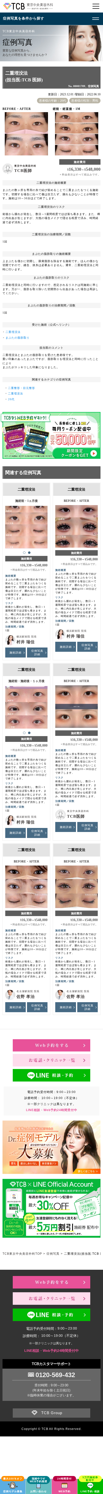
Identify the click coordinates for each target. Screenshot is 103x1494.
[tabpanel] (26, 524)
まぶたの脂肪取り (18, 337)
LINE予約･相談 (90, 1491)
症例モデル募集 (12, 1491)
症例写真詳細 (37, 652)
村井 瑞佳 (25, 642)
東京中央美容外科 (25, 165)
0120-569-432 (55, 1375)
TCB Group (51, 1413)
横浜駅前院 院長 (26, 636)
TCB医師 (23, 170)
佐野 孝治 (25, 996)
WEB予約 (64, 1491)
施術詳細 (16, 652)
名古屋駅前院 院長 (28, 991)
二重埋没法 (13, 331)
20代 (11, 399)
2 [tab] (29, 552)
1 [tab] (24, 552)
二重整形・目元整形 (21, 387)
